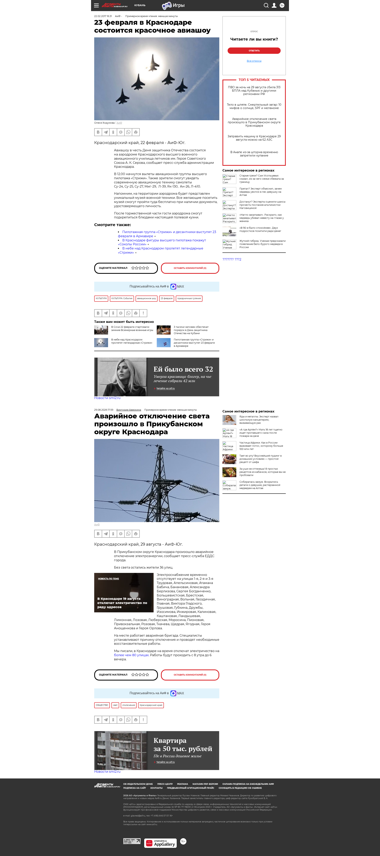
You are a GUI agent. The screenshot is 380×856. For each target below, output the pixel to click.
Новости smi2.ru (107, 398)
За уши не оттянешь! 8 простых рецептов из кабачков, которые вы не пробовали (262, 472)
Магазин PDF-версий (205, 784)
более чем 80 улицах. (131, 655)
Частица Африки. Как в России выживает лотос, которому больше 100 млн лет (261, 445)
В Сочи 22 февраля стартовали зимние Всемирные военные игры (132, 328)
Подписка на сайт (134, 788)
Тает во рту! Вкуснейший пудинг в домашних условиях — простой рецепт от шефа (260, 459)
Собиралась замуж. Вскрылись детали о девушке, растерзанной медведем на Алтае (259, 485)
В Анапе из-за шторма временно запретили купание (254, 154)
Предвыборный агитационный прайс (190, 788)
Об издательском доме (138, 784)
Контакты (156, 788)
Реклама (182, 784)
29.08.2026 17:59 (103, 409)
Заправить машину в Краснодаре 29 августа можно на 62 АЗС (254, 138)
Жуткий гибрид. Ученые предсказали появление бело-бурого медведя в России (262, 244)
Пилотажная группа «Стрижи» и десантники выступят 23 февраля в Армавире (194, 342)
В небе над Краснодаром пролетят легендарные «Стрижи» (131, 341)
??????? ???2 (231, 259)
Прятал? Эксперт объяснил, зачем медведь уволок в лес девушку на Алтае (260, 191)
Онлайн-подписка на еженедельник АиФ (248, 784)
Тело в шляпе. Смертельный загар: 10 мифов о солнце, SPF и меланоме (254, 106)
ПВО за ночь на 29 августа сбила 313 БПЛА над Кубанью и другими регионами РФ (254, 91)
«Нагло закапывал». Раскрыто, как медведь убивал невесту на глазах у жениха (261, 218)
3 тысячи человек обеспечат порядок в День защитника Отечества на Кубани (191, 330)
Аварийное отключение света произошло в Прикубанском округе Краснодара (254, 122)
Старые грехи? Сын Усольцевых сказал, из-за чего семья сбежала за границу (261, 178)
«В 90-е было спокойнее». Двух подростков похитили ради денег (260, 229)
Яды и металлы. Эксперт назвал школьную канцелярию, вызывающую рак (258, 419)
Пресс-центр (165, 784)
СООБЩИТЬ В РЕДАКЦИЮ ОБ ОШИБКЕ (240, 788)
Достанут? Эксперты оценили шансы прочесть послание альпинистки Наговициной (262, 204)
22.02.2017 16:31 (103, 16)
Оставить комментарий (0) (190, 268)
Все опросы (254, 61)
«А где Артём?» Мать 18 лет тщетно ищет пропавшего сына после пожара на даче (260, 432)
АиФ (119, 122)
